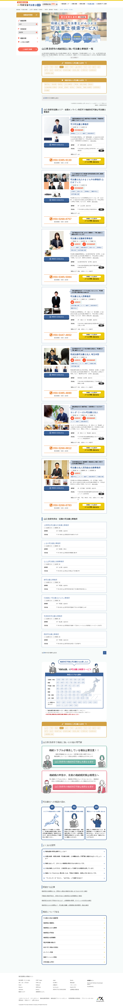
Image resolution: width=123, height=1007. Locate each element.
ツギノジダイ (73, 985)
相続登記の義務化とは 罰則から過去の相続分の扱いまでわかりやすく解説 (64, 891)
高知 (90, 695)
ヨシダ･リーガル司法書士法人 (84, 412)
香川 (78, 695)
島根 (74, 695)
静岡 (62, 688)
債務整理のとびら (40, 991)
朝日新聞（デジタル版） (25, 980)
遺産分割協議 (83, 84)
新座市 (83, 357)
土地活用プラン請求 (102, 3)
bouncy (37, 989)
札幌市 (74, 702)
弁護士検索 (74, 3)
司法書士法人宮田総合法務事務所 (85, 467)
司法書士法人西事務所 (80, 296)
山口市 (46, 67)
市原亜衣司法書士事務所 (53, 616)
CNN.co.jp (38, 982)
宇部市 (71, 67)
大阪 (58, 691)
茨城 (75, 682)
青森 (63, 679)
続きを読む (93, 141)
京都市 (90, 702)
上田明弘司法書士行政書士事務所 (56, 525)
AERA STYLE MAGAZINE (59, 989)
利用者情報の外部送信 (74, 998)
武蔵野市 (83, 470)
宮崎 (78, 698)
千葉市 (76, 705)
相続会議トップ (65, 3)
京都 (66, 691)
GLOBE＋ (55, 982)
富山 (70, 685)
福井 (78, 685)
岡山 (62, 695)
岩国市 (66, 67)
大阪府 (74, 299)
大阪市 (83, 299)
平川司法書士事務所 (79, 124)
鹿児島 (82, 698)
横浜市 (58, 702)
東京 (58, 682)
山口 (66, 695)
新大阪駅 (92, 299)
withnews (21, 989)
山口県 (74, 127)
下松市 (85, 67)
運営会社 (21, 1000)
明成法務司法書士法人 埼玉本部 (84, 354)
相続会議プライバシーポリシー (59, 998)
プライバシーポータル (87, 998)
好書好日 (55, 985)
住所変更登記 (96, 87)
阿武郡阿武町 (92, 70)
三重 (70, 688)
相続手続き (47, 84)
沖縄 (87, 698)
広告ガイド (28, 1000)
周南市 (56, 67)
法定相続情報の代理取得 (51, 87)
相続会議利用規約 (44, 998)
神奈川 (62, 682)
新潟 (58, 685)
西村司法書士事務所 (51, 634)
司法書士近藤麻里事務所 (81, 238)
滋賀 (74, 691)
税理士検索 (82, 3)
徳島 (82, 695)
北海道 (58, 679)
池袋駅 (91, 415)
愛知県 (74, 241)
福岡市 (80, 702)
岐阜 (66, 688)
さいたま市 (64, 705)
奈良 (70, 691)
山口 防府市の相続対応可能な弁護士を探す (74, 762)
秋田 (71, 679)
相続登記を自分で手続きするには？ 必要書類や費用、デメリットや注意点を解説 (66, 900)
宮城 (75, 679)
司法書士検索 (91, 3)
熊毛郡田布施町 (67, 70)
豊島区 (83, 415)
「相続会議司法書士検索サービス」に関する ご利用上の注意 (61, 710)
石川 (74, 685)
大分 (74, 698)
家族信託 (90, 84)
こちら (79, 712)
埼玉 (67, 682)
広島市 (95, 702)
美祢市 (51, 70)
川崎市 (70, 705)
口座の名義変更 (68, 84)
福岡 (58, 698)
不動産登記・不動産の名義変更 (84, 87)
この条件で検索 (27, 49)
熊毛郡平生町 (58, 70)
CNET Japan (39, 980)
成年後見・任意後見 (63, 87)
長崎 (66, 698)
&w (22, 982)
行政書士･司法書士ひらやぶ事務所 (57, 598)
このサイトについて (24, 998)
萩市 (99, 67)
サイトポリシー (35, 998)
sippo (54, 980)
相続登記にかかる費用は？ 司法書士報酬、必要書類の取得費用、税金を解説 (65, 905)
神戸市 (85, 702)
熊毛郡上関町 (76, 70)
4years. (72, 980)
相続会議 (72, 982)
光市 (90, 67)
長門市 (46, 70)
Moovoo (21, 987)
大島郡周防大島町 (49, 73)
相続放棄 (54, 84)
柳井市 (94, 67)
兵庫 (62, 691)
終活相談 (47, 90)
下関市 (51, 67)
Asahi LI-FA (73, 987)
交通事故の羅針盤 (74, 989)
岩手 (67, 679)
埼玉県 (74, 357)
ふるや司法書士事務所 (52, 543)
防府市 (56, 527)
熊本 (70, 698)
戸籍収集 (76, 84)
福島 (83, 679)
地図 (101, 150)
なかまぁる (55, 987)
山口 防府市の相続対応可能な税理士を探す (74, 786)
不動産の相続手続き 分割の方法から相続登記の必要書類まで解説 (62, 896)
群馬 (83, 682)
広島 (58, 695)
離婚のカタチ (22, 991)
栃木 (79, 682)
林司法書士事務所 (50, 580)
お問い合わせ (35, 1000)
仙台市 (58, 705)
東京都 (74, 415)
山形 (79, 679)
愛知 (58, 688)
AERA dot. (38, 987)
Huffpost (38, 985)
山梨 (62, 685)
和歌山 (78, 691)
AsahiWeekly (90, 986)
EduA (20, 985)
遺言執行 (72, 87)
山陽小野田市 (78, 67)
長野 (66, 685)
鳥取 (70, 695)
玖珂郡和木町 (84, 70)
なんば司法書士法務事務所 (54, 561)
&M (19, 982)
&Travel (26, 982)
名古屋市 (83, 241)
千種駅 (91, 241)
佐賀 (62, 698)
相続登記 (60, 84)
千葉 (71, 682)
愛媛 (86, 695)
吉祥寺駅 (92, 470)
